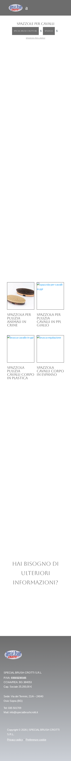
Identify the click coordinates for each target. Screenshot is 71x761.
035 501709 (14, 707)
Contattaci (21, 211)
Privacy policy (15, 739)
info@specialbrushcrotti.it (24, 712)
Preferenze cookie (36, 739)
